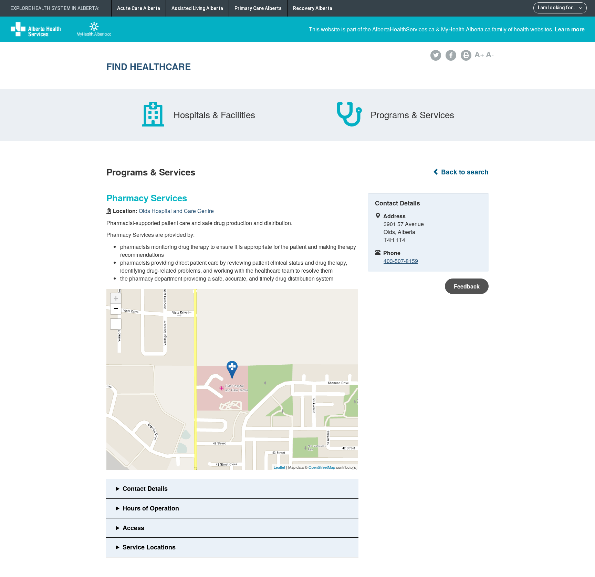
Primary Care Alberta (258, 8)
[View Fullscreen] (116, 324)
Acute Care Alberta (138, 8)
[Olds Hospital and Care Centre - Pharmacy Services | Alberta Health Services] (232, 370)
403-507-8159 (401, 261)
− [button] (116, 308)
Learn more (570, 29)
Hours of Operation (151, 508)
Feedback (467, 286)
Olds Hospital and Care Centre (176, 211)
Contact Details (145, 488)
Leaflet (279, 467)
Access (133, 527)
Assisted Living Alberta (197, 8)
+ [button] (116, 298)
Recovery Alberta (312, 8)
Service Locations (149, 547)
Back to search (464, 171)
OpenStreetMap (322, 467)
